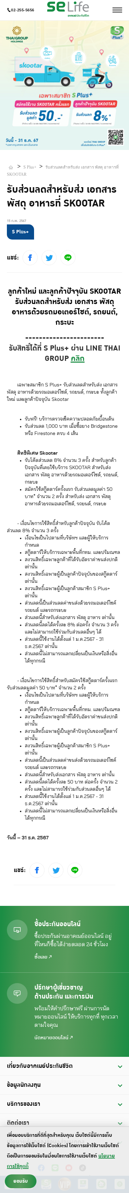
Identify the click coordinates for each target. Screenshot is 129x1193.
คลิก (78, 358)
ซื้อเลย (41, 957)
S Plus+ (29, 167)
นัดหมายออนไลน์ (52, 1037)
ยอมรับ (20, 1181)
